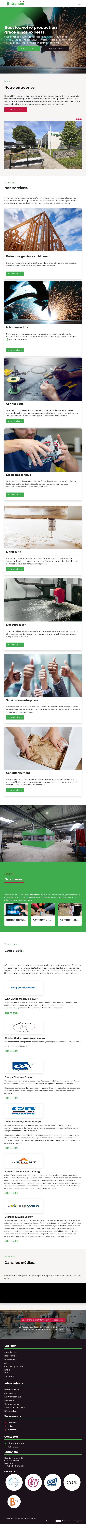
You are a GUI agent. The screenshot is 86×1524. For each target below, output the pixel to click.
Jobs (6, 1363)
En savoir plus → (28, 49)
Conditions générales (13, 1367)
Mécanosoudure (11, 1390)
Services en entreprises (14, 1407)
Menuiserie (9, 1400)
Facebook (12, 1423)
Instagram (12, 1430)
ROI (6, 1373)
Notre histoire (10, 1356)
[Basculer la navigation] (79, 3)
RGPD (7, 1370)
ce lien (7, 1278)
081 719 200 (13, 1447)
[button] (79, 1515)
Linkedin (11, 1426)
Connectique (10, 1393)
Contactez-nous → (56, 49)
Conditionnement (12, 1404)
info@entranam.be (16, 1443)
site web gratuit (75, 1521)
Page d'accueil (10, 1352)
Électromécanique (12, 1397)
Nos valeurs (9, 1359)
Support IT (9, 1376)
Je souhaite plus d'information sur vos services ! (43, 1320)
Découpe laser (10, 1411)
